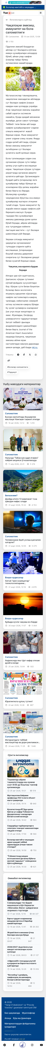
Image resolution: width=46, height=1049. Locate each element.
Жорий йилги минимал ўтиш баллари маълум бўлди (20, 933)
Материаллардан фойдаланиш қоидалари (20, 1025)
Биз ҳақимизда (12, 1013)
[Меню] (40, 13)
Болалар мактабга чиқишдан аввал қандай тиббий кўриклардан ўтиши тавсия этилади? (20, 843)
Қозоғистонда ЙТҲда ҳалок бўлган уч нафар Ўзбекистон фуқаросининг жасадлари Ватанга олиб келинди (20, 813)
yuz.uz (22, 1039)
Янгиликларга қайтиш (21, 19)
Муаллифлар (28, 1013)
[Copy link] (8, 360)
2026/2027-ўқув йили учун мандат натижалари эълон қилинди (20, 949)
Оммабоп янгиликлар (19, 878)
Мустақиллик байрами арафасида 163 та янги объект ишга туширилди (21, 797)
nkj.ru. (35, 347)
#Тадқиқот (12, 372)
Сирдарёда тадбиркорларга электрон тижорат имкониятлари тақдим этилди (22, 828)
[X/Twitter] (29, 354)
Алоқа (8, 1018)
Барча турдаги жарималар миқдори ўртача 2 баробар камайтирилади (19, 920)
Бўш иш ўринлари (22, 1018)
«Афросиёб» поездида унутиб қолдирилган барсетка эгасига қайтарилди (21, 963)
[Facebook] (23, 354)
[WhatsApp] (35, 354)
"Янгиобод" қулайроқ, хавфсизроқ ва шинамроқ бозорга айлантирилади (19, 977)
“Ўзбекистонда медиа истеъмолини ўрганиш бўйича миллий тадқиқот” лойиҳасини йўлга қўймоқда (21, 859)
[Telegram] (17, 354)
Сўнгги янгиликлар (18, 755)
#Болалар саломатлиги (17, 367)
